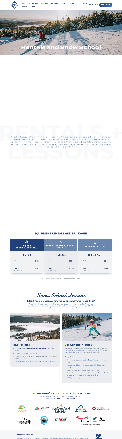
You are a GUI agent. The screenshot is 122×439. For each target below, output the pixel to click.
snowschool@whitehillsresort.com (33, 348)
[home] (14, 5)
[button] (26, 5)
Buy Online (105, 5)
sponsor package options (65, 398)
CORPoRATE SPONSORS (55, 4)
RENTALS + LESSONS (44, 4)
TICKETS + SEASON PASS (35, 5)
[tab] (27, 245)
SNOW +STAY (72, 4)
